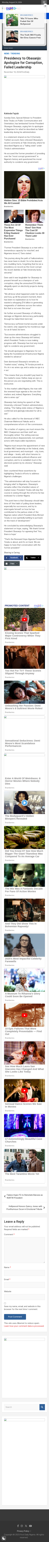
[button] (3, 1538)
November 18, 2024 (12, 72)
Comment (9, 1234)
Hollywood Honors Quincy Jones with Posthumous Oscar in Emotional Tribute (24, 1207)
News (6, 53)
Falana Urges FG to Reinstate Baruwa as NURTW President (25, 1196)
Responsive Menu (44, 2)
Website (7, 1291)
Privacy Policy (23, 1531)
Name (7, 1267)
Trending (15, 53)
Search (42, 1407)
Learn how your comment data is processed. (24, 1326)
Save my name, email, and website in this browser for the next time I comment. (22, 1307)
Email (7, 1279)
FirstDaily (25, 72)
